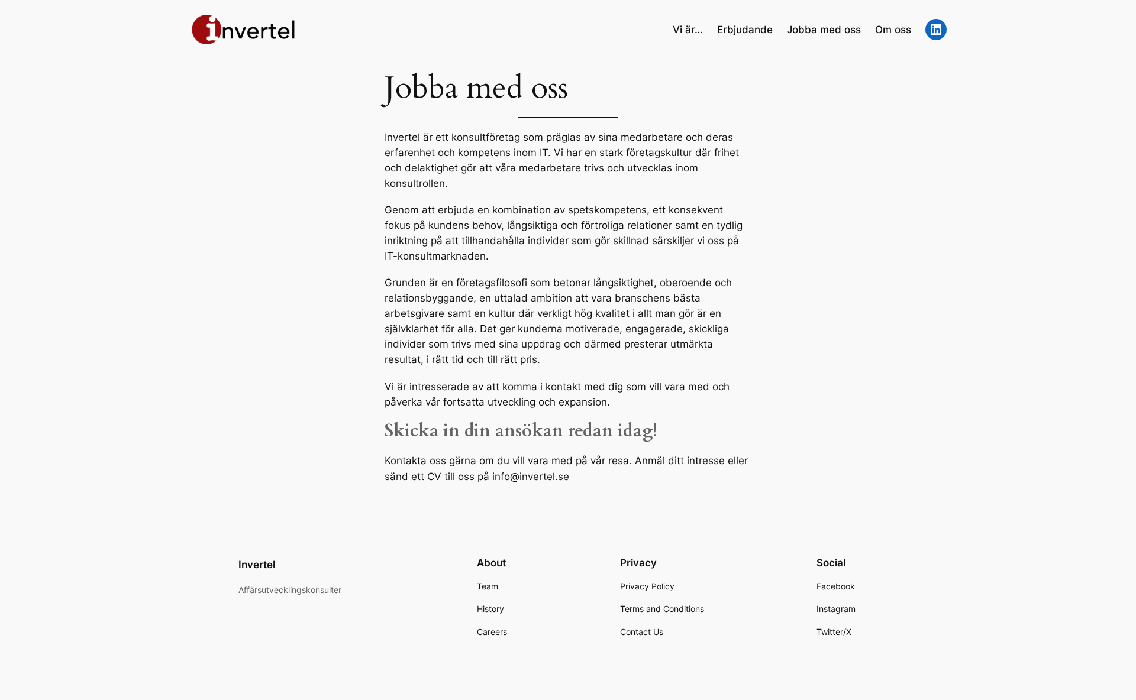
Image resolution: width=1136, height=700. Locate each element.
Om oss (893, 29)
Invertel (256, 565)
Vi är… (688, 29)
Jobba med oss (824, 29)
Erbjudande (745, 29)
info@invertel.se (530, 476)
